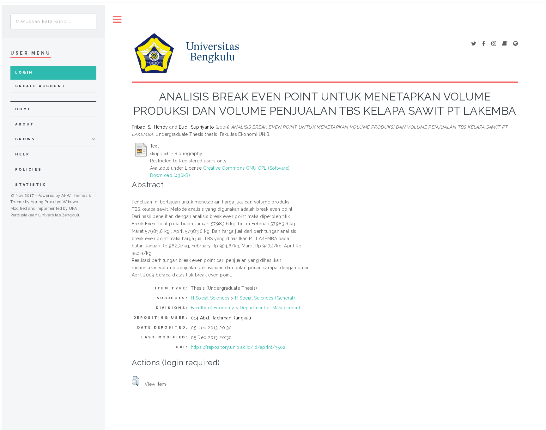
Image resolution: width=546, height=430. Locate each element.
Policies (28, 169)
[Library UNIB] (515, 43)
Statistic (30, 185)
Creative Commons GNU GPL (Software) (246, 168)
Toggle (117, 20)
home (23, 109)
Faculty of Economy (212, 307)
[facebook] (483, 43)
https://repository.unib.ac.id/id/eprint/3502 (238, 347)
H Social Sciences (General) (265, 297)
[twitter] (473, 43)
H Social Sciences (210, 297)
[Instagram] (493, 43)
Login (24, 72)
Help (22, 154)
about (24, 124)
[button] (135, 381)
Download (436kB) (170, 175)
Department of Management (270, 307)
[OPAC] (504, 43)
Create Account (40, 86)
